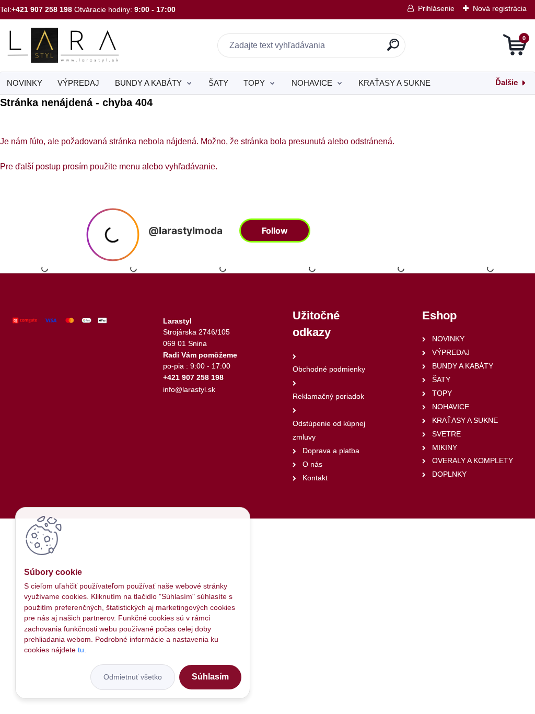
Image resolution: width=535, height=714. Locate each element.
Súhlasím (210, 676)
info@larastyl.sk (189, 389)
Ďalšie (506, 82)
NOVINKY (24, 82)
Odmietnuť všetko (132, 677)
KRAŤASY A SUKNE (394, 82)
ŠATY (218, 82)
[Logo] (64, 45)
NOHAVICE (312, 82)
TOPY (254, 82)
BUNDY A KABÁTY (148, 82)
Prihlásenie (436, 8)
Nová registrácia (500, 8)
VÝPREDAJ (78, 82)
